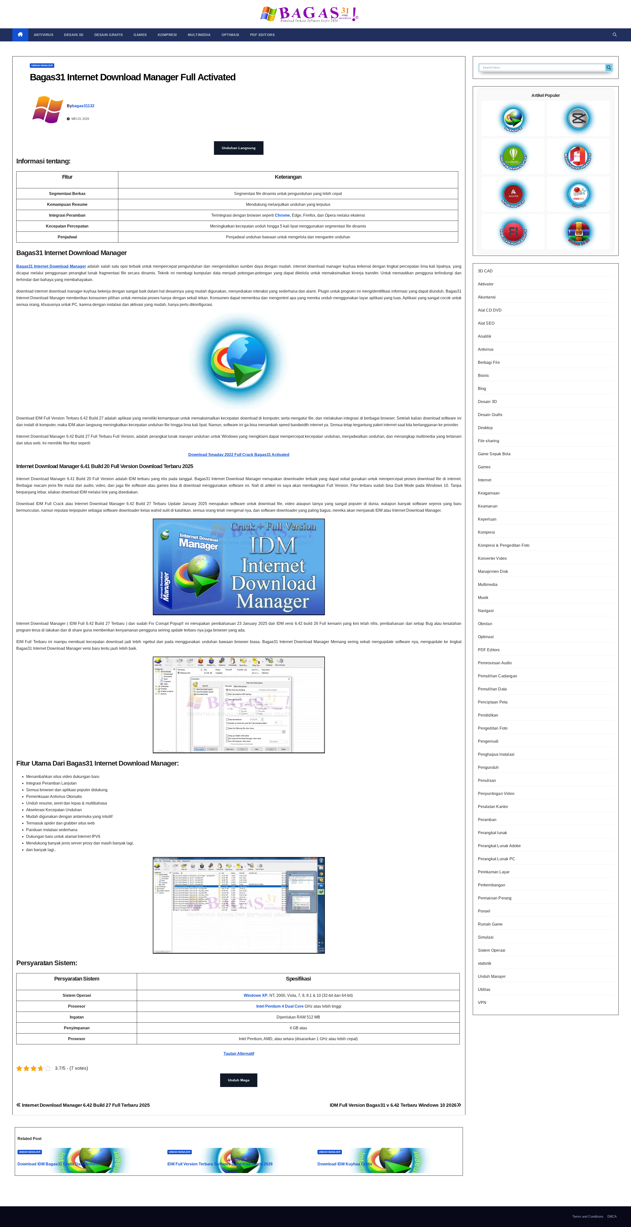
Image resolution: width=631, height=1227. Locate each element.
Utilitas (484, 989)
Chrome (282, 215)
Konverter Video (492, 558)
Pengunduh (488, 767)
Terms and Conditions (587, 1216)
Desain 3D (74, 35)
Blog (482, 388)
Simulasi (486, 937)
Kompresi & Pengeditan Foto (504, 545)
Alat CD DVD (490, 310)
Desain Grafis (108, 35)
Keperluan (487, 519)
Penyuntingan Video (496, 793)
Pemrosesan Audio (495, 663)
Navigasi (486, 611)
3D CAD (485, 271)
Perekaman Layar (494, 872)
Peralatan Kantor (493, 807)
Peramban (487, 820)
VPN (482, 1002)
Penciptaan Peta (493, 702)
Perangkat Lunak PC (496, 859)
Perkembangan (491, 885)
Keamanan (488, 506)
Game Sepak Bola (494, 454)
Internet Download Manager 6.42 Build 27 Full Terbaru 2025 (85, 1105)
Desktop (485, 428)
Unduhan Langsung (239, 148)
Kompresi (167, 35)
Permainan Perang (495, 898)
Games (140, 35)
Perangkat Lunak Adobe (499, 846)
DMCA (612, 1216)
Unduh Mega (238, 1080)
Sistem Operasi (492, 950)
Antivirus (43, 35)
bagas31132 (83, 106)
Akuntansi (487, 297)
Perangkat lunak (492, 833)
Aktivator (486, 284)
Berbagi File (489, 362)
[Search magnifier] (608, 67)
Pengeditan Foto (493, 728)
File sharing (488, 441)
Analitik (484, 336)
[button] (615, 35)
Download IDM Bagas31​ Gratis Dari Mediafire (59, 1164)
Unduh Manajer (42, 65)
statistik (484, 963)
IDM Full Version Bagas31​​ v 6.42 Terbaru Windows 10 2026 (393, 1105)
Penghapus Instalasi (496, 754)
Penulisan (487, 780)
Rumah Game (490, 924)
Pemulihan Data (492, 689)
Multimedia (199, 35)
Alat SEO (486, 323)
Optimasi (230, 35)
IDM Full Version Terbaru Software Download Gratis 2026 (220, 1164)
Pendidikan (488, 715)
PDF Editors (262, 35)
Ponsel (484, 911)
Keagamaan (489, 493)
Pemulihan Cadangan (497, 676)
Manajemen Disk (493, 571)
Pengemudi (488, 741)
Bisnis (483, 375)
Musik (483, 598)
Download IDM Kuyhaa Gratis (344, 1164)
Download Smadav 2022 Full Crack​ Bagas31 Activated (238, 455)
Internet (484, 480)
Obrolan (485, 624)
